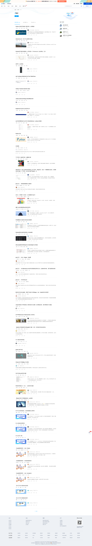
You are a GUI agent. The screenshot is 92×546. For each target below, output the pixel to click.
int (24, 147)
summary (24, 90)
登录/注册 (87, 3)
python (17, 28)
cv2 (22, 351)
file (24, 100)
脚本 (21, 40)
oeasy (18, 308)
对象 (26, 122)
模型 (24, 316)
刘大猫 (18, 187)
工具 (24, 53)
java (19, 281)
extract (22, 209)
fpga (16, 316)
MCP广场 (24, 6)
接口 (26, 512)
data (22, 110)
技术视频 (25, 22)
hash (16, 196)
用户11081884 (31, 30)
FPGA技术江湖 (31, 318)
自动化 (17, 40)
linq (26, 147)
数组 (19, 65)
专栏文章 (17, 22)
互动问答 (33, 22)
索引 (24, 40)
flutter (17, 387)
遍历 (21, 387)
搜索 (81, 6)
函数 (20, 487)
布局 (26, 65)
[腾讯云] (3, 3)
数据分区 (25, 196)
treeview (28, 90)
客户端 (21, 246)
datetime (17, 209)
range (28, 196)
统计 (24, 28)
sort (20, 270)
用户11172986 (31, 211)
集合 (26, 185)
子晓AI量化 (31, 223)
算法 (26, 316)
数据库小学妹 (31, 198)
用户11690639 (31, 112)
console (21, 147)
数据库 (22, 65)
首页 (2, 6)
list (19, 28)
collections (17, 270)
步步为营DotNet (20, 149)
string (17, 100)
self (26, 221)
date (19, 122)
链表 (22, 462)
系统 (16, 122)
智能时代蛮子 (31, 42)
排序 (16, 234)
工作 (19, 100)
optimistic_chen (32, 451)
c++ (24, 341)
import (25, 351)
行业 (16, 221)
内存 (22, 437)
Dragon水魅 (19, 343)
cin (26, 341)
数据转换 (21, 185)
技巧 (21, 28)
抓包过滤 (17, 185)
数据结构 (28, 462)
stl (20, 437)
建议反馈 (77, 3)
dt (16, 90)
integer (23, 259)
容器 (25, 487)
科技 (27, 234)
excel (22, 100)
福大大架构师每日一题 (32, 174)
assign (19, 316)
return (24, 221)
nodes (21, 90)
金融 (16, 246)
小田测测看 (31, 137)
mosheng (31, 490)
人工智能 (17, 259)
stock (24, 234)
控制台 (81, 3)
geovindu (30, 68)
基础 (24, 135)
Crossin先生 (31, 55)
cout (16, 341)
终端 (26, 246)
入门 (26, 387)
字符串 (17, 110)
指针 (16, 512)
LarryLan (30, 390)
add (19, 110)
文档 (74, 3)
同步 (26, 40)
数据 (26, 53)
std (18, 437)
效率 (26, 28)
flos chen (19, 330)
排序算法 (26, 270)
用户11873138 (31, 539)
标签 (18, 9)
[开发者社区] (9, 3)
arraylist (22, 537)
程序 (21, 53)
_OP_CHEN (31, 526)
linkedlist (17, 462)
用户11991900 (31, 414)
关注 (16, 16)
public (24, 122)
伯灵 (18, 365)
